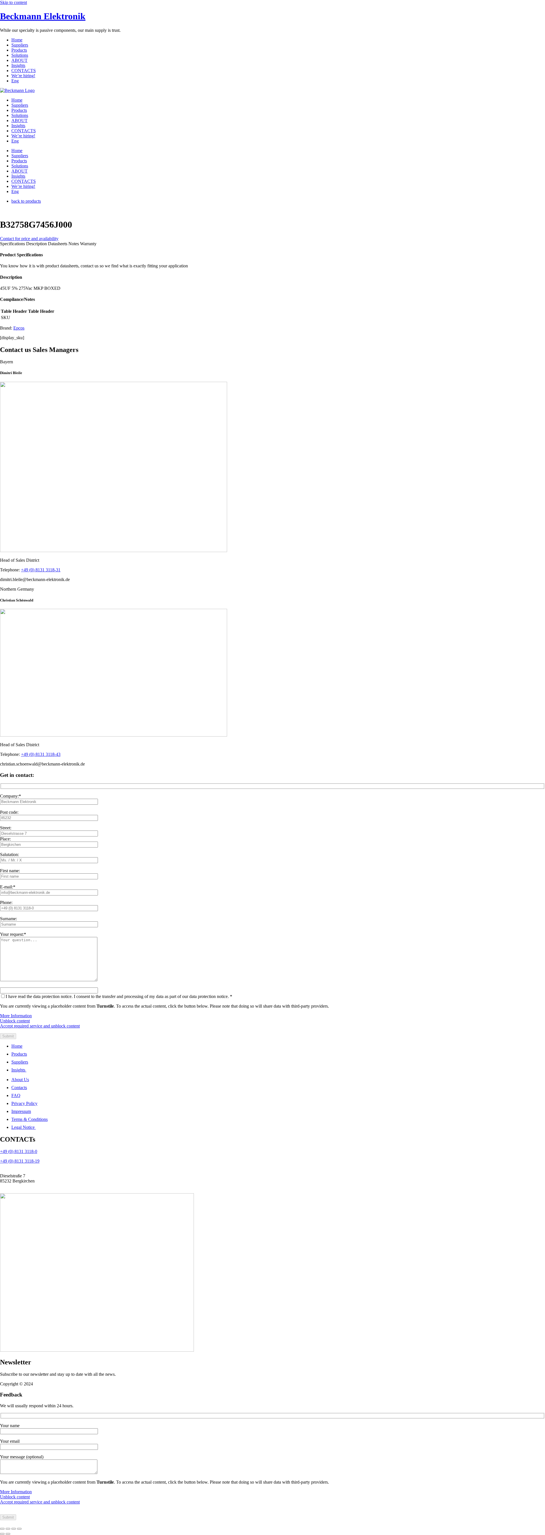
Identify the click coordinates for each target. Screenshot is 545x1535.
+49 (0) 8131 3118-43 (40, 754)
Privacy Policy (24, 1103)
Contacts (19, 1087)
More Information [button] (16, 1015)
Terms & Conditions (29, 1119)
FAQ (15, 1095)
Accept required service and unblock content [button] (40, 1026)
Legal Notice (23, 1127)
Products (19, 50)
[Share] (13, 1529)
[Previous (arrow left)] (2, 1534)
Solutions (19, 55)
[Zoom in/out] (2, 1529)
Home (16, 39)
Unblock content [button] (15, 1020)
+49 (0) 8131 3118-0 (18, 1151)
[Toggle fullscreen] (8, 1529)
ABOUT (19, 60)
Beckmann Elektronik (42, 16)
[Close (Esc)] (19, 1529)
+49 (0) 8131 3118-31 (40, 569)
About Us (20, 1079)
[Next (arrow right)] (8, 1534)
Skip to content (13, 2)
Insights (18, 65)
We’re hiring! (23, 75)
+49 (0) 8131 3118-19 (19, 1161)
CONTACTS (23, 70)
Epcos (18, 328)
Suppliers (19, 45)
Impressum (21, 1111)
